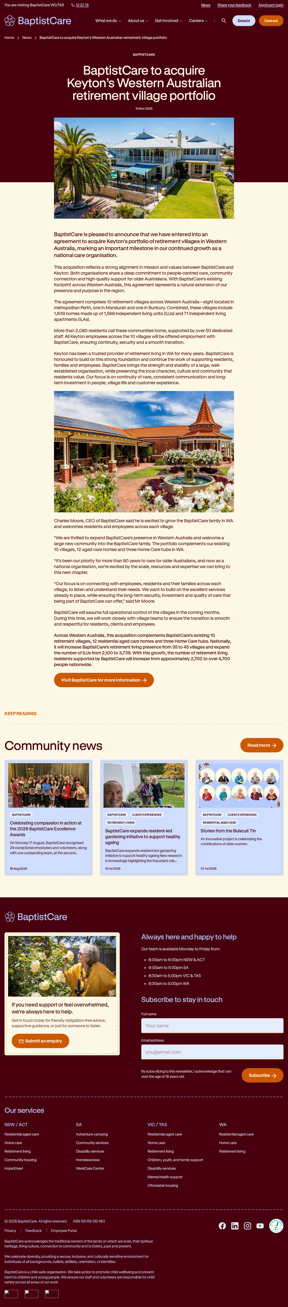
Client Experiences (146, 814)
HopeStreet (13, 1168)
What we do (106, 20)
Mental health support (165, 1177)
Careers (196, 20)
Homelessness (88, 1160)
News (205, 5)
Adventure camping (92, 1134)
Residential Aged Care (219, 822)
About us (136, 20)
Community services (92, 1142)
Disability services (90, 1151)
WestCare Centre (90, 1168)
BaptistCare (144, 54)
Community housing (20, 1160)
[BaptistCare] (37, 20)
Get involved (166, 20)
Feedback (33, 1230)
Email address (152, 1040)
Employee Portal (64, 1230)
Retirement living (17, 1151)
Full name (148, 1014)
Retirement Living (121, 822)
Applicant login (271, 5)
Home (9, 37)
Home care (13, 1142)
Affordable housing (163, 1185)
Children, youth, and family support (175, 1160)
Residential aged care (21, 1134)
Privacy (10, 1230)
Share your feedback (234, 5)
